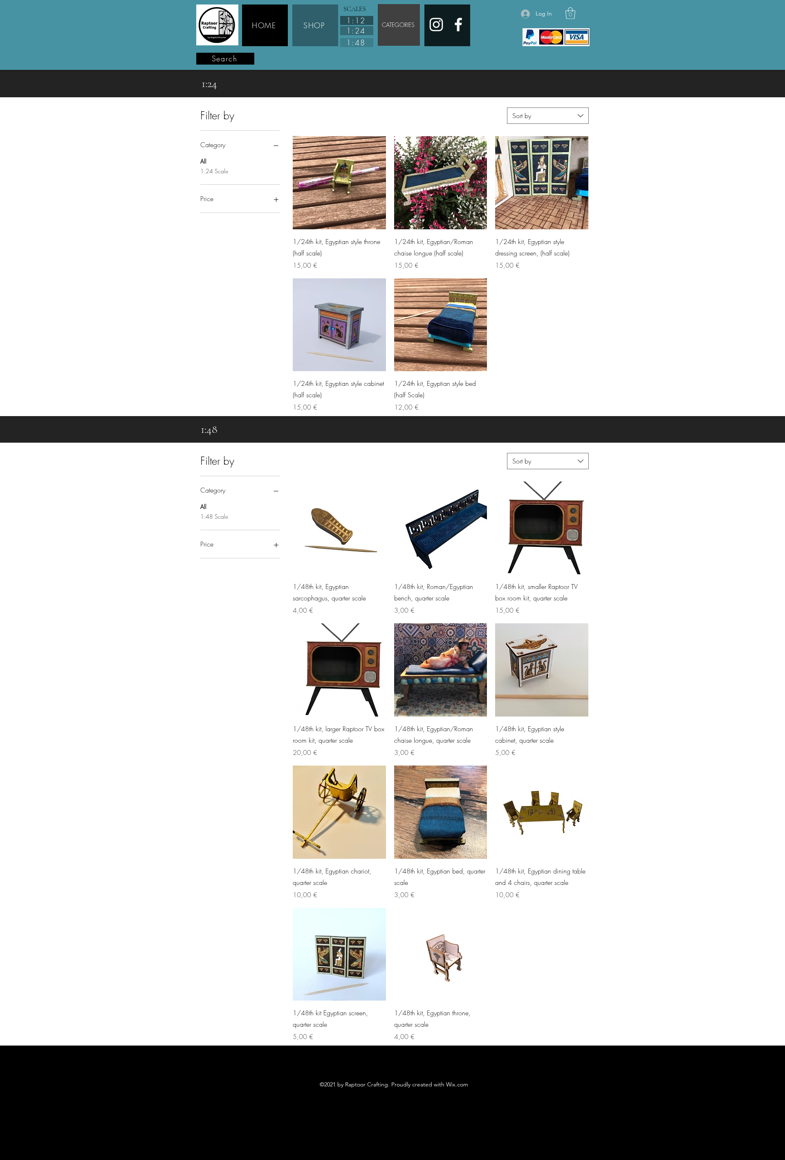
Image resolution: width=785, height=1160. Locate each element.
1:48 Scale (214, 516)
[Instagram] (436, 25)
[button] (570, 13)
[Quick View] (339, 182)
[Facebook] (458, 25)
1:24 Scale (214, 171)
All (203, 161)
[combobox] (548, 115)
